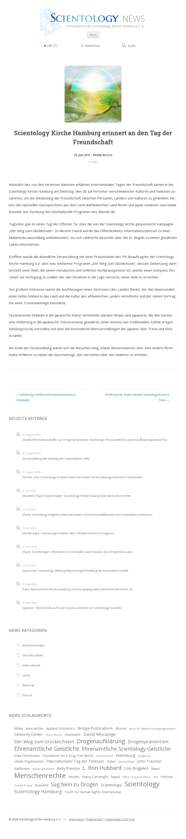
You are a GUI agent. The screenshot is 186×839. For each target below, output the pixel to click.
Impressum (76, 819)
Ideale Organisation (29, 761)
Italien (111, 761)
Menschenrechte (40, 775)
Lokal (94, 162)
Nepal (115, 777)
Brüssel (120, 728)
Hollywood (144, 756)
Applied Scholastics (60, 728)
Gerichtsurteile (32, 655)
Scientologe (111, 784)
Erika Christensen (27, 755)
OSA (155, 777)
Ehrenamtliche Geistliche (46, 748)
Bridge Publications (95, 728)
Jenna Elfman (127, 761)
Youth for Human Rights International (93, 792)
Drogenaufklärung (101, 741)
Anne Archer (34, 728)
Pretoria (167, 777)
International (31, 665)
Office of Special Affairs (136, 777)
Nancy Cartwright (95, 777)
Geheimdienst (104, 756)
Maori (155, 768)
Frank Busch (102, 155)
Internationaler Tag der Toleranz (75, 761)
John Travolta (149, 761)
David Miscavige (99, 734)
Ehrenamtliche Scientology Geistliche (126, 748)
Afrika (18, 728)
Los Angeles (136, 768)
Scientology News (93, 10)
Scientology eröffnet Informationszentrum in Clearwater (46, 397)
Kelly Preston (68, 768)
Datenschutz (95, 819)
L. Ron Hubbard (102, 767)
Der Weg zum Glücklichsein (44, 741)
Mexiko (74, 777)
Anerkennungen (33, 645)
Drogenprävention (148, 741)
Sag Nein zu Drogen (74, 784)
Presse (27, 695)
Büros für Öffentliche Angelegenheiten (152, 728)
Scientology (141, 784)
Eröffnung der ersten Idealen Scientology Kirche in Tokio (137, 397)
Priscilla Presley (23, 785)
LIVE (49, 46)
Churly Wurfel (53, 734)
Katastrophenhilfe (43, 768)
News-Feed (92, 46)
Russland (41, 785)
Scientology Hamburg (38, 791)
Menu (93, 34)
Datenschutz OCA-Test (119, 819)
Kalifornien (22, 768)
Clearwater (73, 734)
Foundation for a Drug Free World (67, 755)
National (28, 685)
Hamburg (125, 755)
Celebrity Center (28, 734)
